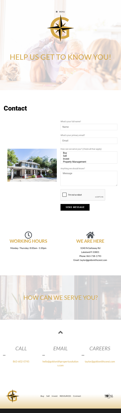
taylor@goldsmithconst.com (100, 361)
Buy (42, 396)
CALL (21, 348)
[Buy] (88, 153)
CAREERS (99, 348)
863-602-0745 (21, 361)
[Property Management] (88, 161)
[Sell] (88, 155)
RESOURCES (65, 396)
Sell (48, 396)
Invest (55, 396)
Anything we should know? (72, 168)
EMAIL (60, 348)
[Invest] (88, 158)
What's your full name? (70, 121)
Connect (77, 396)
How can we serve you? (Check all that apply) (81, 149)
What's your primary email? (72, 135)
